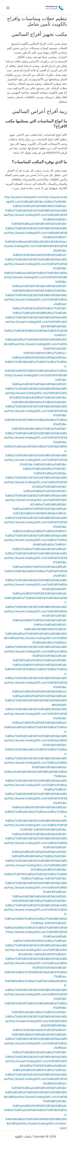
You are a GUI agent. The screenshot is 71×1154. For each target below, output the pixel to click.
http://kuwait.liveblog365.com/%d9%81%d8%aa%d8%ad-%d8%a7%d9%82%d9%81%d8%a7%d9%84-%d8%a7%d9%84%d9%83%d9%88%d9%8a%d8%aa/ (36, 1052)
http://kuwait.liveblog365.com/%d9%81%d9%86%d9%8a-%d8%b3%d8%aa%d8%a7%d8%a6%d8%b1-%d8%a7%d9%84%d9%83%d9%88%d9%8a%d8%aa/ (35, 531)
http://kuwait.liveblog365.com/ (24, 197)
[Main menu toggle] (8, 8)
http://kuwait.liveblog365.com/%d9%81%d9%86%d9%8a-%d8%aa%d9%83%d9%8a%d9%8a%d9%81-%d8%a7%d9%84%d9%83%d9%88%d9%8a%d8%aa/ (36, 384)
